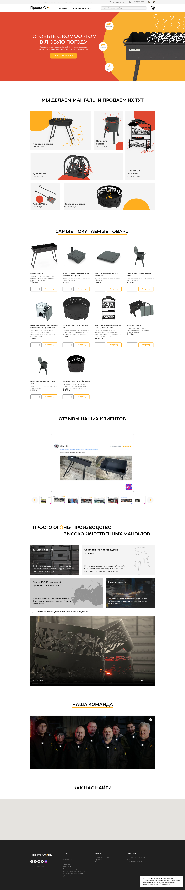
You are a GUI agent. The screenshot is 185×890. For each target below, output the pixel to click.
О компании (67, 860)
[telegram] (42, 861)
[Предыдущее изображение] (34, 500)
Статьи (97, 862)
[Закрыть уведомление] (181, 877)
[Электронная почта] (35, 861)
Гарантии (98, 860)
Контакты (66, 864)
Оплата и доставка (102, 857)
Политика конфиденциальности (75, 869)
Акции (65, 862)
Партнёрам (67, 867)
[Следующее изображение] (150, 500)
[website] (46, 861)
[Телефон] (31, 861)
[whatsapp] (38, 861)
